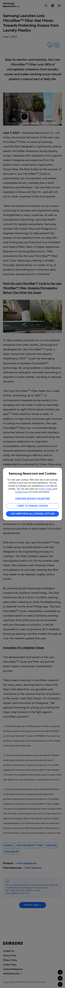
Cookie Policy (22, 492)
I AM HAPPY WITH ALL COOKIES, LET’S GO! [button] (32, 513)
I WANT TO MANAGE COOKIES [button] (32, 506)
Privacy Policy (46, 489)
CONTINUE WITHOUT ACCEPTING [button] (32, 498)
